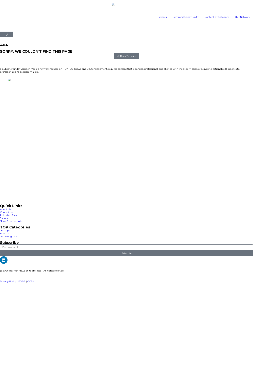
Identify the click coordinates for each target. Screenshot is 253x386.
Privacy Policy (8, 281)
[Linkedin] (4, 260)
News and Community (186, 16)
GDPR (21, 281)
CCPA (30, 281)
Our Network (242, 16)
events (163, 16)
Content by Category (217, 16)
